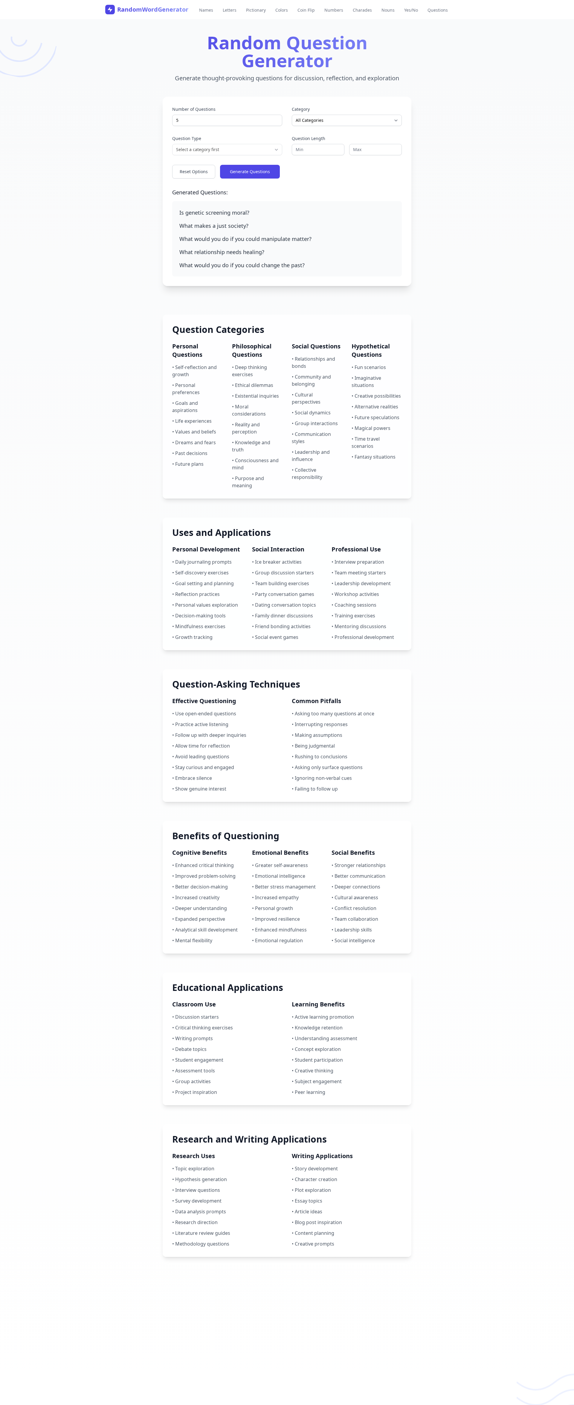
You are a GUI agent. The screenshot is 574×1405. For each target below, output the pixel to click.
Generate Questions (250, 171)
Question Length (308, 138)
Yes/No (411, 10)
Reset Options (194, 171)
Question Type (186, 138)
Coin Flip (306, 10)
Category (301, 109)
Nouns (388, 10)
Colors (281, 10)
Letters (229, 10)
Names (206, 10)
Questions (438, 10)
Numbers (333, 10)
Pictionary (256, 10)
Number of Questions (194, 109)
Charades (362, 10)
